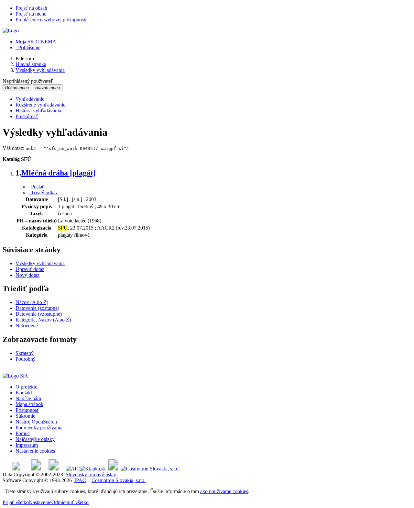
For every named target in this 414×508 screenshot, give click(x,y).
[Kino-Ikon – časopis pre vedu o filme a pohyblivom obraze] (35, 468)
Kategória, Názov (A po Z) (43, 319)
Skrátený (25, 353)
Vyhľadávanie (30, 99)
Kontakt (24, 392)
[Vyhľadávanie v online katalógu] (11, 30)
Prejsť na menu (31, 14)
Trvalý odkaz (43, 192)
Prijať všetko (16, 502)
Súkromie (25, 416)
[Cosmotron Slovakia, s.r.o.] (150, 468)
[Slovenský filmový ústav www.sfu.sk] (16, 375)
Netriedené (27, 325)
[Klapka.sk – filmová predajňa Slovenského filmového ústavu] (93, 468)
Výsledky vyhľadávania (40, 263)
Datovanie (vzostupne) (39, 314)
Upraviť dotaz (30, 269)
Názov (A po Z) (32, 302)
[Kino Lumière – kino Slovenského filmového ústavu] (53, 468)
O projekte (26, 386)
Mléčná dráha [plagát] (58, 173)
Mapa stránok (29, 404)
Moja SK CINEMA (36, 41)
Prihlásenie (28, 47)
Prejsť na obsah (31, 8)
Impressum (27, 445)
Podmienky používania (39, 427)
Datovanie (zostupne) (37, 308)
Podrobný (26, 359)
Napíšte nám (28, 398)
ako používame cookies (224, 491)
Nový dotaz (27, 275)
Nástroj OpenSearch (36, 421)
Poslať (36, 186)
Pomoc (23, 433)
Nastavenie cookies (35, 451)
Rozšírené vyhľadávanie (40, 104)
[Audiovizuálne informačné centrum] (73, 468)
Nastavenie (40, 502)
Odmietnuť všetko (70, 502)
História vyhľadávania (38, 110)
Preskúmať (27, 116)
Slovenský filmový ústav (91, 474)
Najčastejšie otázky (35, 439)
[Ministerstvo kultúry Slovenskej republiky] (113, 468)
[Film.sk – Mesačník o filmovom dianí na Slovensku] (16, 468)
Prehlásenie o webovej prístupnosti (51, 19)
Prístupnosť (27, 410)
